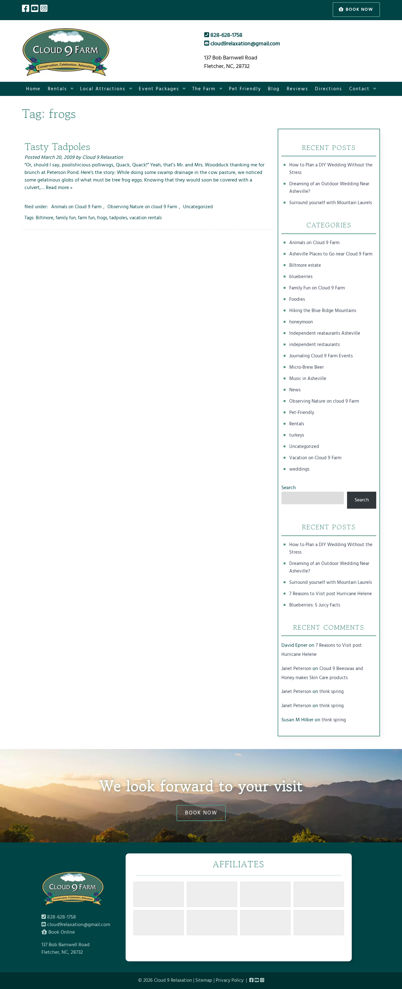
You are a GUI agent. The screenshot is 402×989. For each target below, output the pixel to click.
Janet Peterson (296, 669)
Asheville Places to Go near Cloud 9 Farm (330, 254)
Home (33, 89)
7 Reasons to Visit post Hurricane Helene (330, 594)
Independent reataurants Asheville (324, 333)
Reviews (297, 89)
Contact (359, 89)
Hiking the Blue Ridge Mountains (322, 311)
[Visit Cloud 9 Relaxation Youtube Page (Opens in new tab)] (34, 9)
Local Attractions (102, 89)
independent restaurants (314, 345)
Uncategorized (198, 207)
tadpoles (118, 218)
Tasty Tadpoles (57, 146)
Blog (274, 89)
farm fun (86, 218)
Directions (328, 89)
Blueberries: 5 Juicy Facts (314, 605)
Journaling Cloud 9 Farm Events (321, 356)
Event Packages (159, 89)
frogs (102, 218)
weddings (299, 469)
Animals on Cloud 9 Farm (76, 207)
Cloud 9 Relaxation (102, 158)
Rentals (57, 89)
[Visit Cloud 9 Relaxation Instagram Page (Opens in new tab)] (43, 9)
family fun (66, 218)
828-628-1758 (225, 35)
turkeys (296, 435)
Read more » (59, 188)
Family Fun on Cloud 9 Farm (317, 288)
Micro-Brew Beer (306, 367)
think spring (331, 692)
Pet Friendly (245, 89)
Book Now (358, 9)
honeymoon (301, 322)
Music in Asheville (307, 379)
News (295, 390)
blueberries (300, 277)
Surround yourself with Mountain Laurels (330, 203)
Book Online (61, 932)
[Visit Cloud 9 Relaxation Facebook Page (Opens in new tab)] (25, 9)
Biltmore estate (305, 265)
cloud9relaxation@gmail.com (244, 43)
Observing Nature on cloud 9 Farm (142, 207)
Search (288, 488)
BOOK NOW (201, 813)
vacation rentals (145, 218)
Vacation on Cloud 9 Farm (315, 458)
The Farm (203, 89)
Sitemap (203, 980)
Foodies (297, 299)
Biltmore (44, 218)
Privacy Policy (229, 980)
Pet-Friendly (301, 412)
